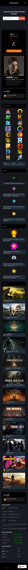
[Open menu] (25, 3)
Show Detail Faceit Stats (14, 51)
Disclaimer (7, 567)
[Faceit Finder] (14, 3)
